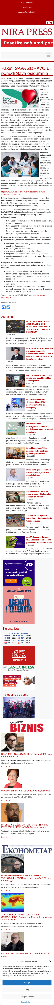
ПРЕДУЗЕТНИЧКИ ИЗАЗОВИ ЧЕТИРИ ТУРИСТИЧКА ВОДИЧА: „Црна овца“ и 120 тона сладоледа (26, 878)
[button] (50, 961)
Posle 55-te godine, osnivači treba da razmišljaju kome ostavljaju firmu (38, 472)
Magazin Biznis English (27, 12)
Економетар (27, 7)
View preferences (27, 996)
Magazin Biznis (27, 2)
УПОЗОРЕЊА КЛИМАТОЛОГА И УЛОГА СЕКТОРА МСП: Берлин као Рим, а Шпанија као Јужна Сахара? (26, 917)
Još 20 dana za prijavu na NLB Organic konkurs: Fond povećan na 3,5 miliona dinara (39, 540)
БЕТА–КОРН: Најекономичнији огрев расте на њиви (25, 955)
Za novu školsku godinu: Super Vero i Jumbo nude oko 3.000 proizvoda (39, 518)
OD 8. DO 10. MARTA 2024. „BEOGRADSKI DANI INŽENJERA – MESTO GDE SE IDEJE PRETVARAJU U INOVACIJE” (38, 326)
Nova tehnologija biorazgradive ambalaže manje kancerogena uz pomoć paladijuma (39, 427)
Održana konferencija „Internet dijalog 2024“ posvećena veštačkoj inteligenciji (36, 403)
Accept (27, 982)
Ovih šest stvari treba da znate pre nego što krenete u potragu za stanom (38, 494)
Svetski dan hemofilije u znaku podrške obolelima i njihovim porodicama (37, 451)
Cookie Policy (26, 1002)
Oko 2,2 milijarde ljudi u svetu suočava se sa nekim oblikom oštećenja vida (39, 378)
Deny (27, 989)
